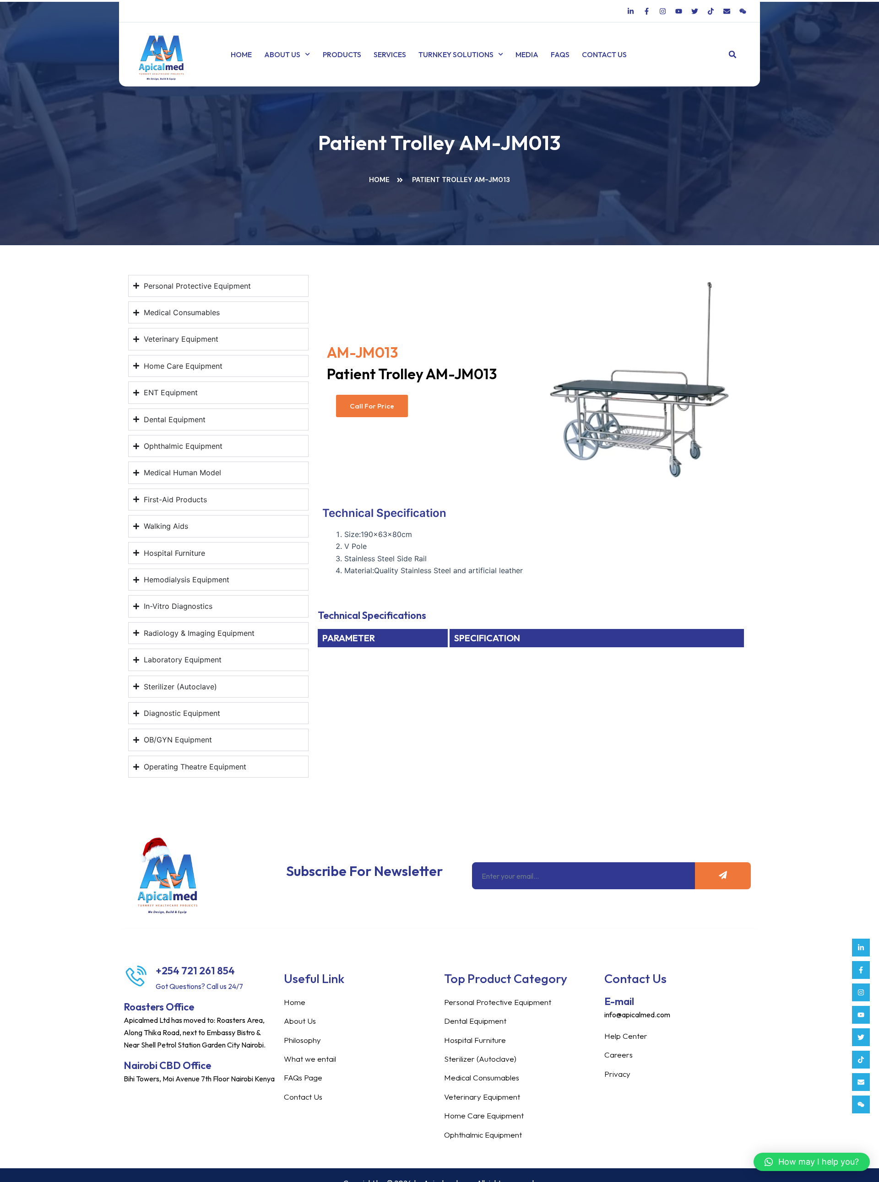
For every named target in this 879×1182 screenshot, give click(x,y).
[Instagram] (861, 992)
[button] (732, 54)
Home (241, 54)
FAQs (560, 54)
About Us (282, 54)
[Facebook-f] (861, 970)
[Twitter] (861, 1037)
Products (342, 54)
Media (526, 54)
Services (390, 54)
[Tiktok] (861, 1060)
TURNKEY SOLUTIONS (456, 54)
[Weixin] (861, 1104)
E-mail (619, 1001)
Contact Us (604, 54)
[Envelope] (861, 1082)
